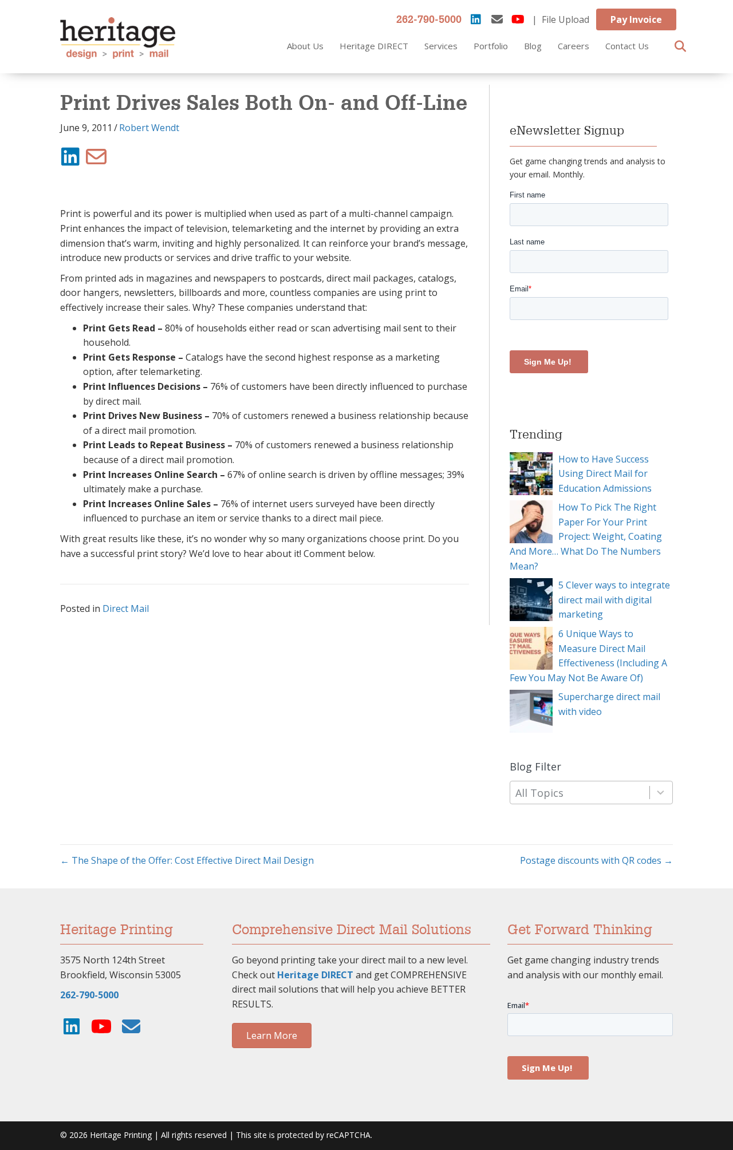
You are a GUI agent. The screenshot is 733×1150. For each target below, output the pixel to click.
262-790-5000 (429, 20)
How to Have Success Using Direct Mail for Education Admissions (605, 474)
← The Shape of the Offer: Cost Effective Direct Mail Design (187, 860)
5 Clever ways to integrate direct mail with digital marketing (614, 600)
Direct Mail (126, 608)
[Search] (677, 46)
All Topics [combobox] (539, 793)
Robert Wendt (149, 127)
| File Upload (560, 19)
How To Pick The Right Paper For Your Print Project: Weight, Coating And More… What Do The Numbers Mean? (586, 536)
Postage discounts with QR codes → (596, 860)
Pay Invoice (636, 19)
